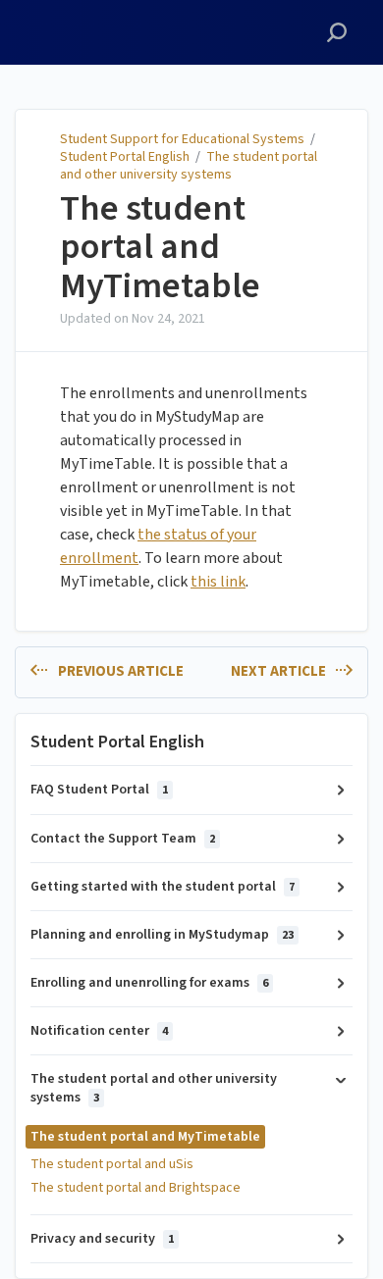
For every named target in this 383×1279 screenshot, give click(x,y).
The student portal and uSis (111, 1164)
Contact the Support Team (122, 838)
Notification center (99, 1031)
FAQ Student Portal (99, 789)
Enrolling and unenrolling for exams (149, 983)
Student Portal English (125, 157)
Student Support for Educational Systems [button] (98, 22)
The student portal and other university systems (188, 165)
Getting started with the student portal (162, 886)
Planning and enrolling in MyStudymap (162, 935)
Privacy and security (102, 1239)
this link (218, 581)
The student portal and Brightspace (135, 1188)
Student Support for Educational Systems (182, 139)
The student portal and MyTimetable (160, 247)
